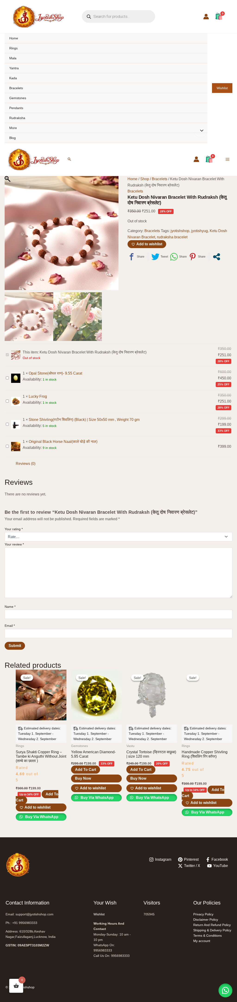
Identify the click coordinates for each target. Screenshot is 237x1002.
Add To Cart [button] (85, 770)
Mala (12, 58)
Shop (144, 179)
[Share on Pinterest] (197, 257)
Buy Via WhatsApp (41, 817)
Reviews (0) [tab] (25, 464)
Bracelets (16, 88)
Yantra (14, 68)
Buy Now (83, 778)
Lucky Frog (38, 396)
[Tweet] (159, 257)
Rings (13, 48)
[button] (69, 159)
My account (201, 941)
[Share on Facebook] (136, 257)
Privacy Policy (203, 914)
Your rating (14, 529)
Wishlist (222, 88)
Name (10, 606)
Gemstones (17, 98)
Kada (13, 78)
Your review (14, 544)
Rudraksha (17, 118)
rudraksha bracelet (172, 237)
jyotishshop (180, 231)
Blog (12, 138)
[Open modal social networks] (216, 257)
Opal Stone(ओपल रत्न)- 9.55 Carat (55, 373)
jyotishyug (199, 231)
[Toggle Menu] (200, 131)
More (13, 128)
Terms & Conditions (207, 935)
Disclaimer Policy (205, 919)
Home (13, 38)
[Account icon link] (206, 16)
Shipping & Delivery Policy (212, 930)
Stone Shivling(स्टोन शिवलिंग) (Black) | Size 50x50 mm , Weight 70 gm (84, 420)
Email (10, 625)
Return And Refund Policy (212, 925)
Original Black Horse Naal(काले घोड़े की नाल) (63, 442)
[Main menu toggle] (227, 159)
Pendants (16, 108)
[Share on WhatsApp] (178, 257)
